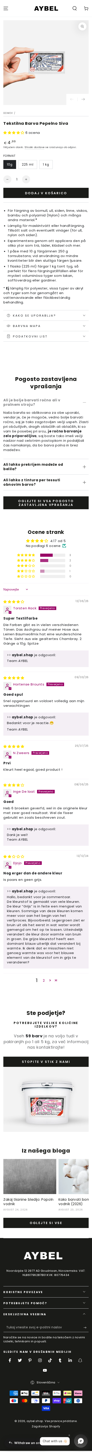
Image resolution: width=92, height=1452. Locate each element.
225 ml (27, 164)
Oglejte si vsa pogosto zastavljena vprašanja (46, 503)
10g (10, 164)
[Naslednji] (83, 99)
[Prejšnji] (71, 99)
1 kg (46, 164)
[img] (13, 601)
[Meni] (6, 8)
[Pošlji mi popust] (86, 1328)
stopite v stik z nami (46, 1062)
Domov (8, 113)
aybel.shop (35, 1421)
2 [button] (44, 980)
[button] (74, 8)
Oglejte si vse (46, 1223)
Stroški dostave (35, 147)
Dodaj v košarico (46, 193)
